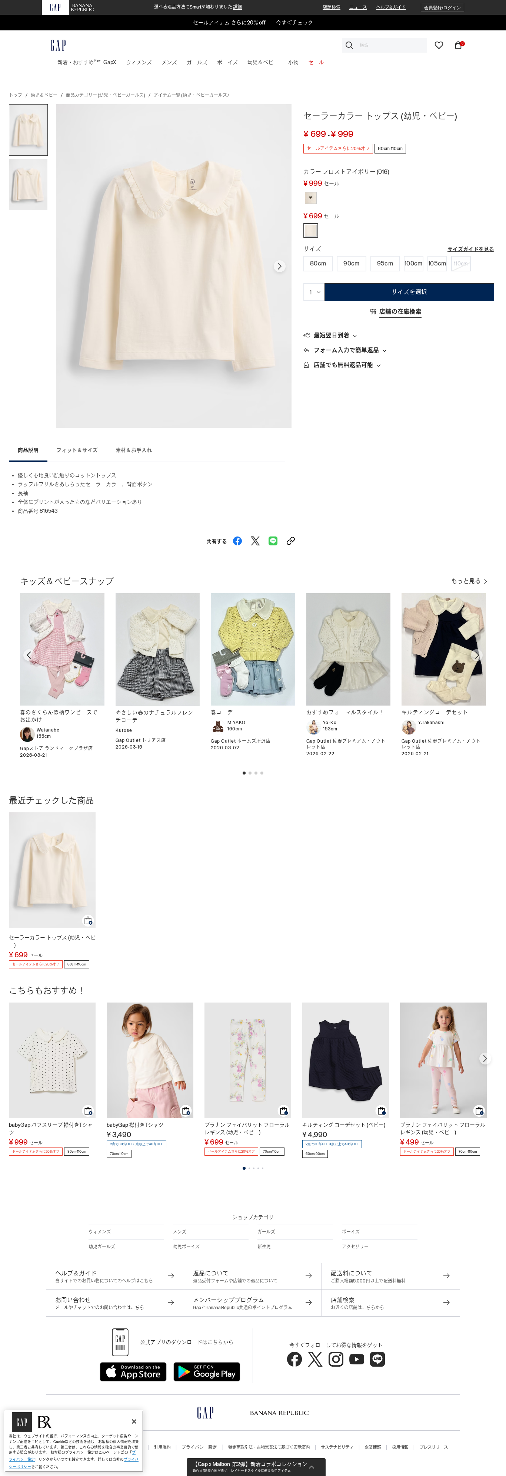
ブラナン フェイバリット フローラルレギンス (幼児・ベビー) (247, 1128)
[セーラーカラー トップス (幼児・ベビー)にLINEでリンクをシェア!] (273, 539)
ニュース (358, 7)
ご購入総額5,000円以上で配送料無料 (368, 1281)
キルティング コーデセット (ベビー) (343, 1125)
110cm (461, 264)
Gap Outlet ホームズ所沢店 (241, 741)
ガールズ (266, 1232)
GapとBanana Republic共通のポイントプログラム (242, 1307)
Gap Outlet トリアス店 (141, 740)
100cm (414, 263)
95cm (385, 263)
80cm (318, 263)
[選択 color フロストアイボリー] (311, 198)
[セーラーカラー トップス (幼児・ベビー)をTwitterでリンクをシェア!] (255, 539)
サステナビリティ (337, 1447)
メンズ (179, 1232)
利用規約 (162, 1447)
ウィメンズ (100, 1232)
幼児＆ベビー (44, 95)
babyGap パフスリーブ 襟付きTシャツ (51, 1128)
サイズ (312, 248)
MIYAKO (236, 722)
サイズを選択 (409, 291)
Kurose (124, 730)
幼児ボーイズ (186, 1246)
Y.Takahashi (431, 722)
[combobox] (384, 45)
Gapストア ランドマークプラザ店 (56, 748)
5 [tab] (262, 1168)
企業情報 (372, 1447)
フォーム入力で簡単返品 (346, 350)
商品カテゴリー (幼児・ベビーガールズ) (105, 95)
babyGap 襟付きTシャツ (135, 1125)
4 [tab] (258, 1168)
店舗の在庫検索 (400, 311)
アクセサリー (355, 1246)
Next (280, 266)
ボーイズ (351, 1232)
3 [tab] (253, 1168)
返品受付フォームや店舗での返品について (235, 1281)
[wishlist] (439, 45)
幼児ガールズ (102, 1246)
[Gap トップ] (54, 45)
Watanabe (48, 730)
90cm (351, 263)
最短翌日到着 (331, 335)
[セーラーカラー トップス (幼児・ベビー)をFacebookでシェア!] (237, 539)
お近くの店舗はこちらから (357, 1307)
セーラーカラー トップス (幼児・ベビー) (52, 941)
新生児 (264, 1246)
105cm (437, 263)
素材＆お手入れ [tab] (134, 450)
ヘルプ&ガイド (391, 7)
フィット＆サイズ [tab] (77, 450)
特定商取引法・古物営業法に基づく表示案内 (269, 1447)
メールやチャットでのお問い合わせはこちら (99, 1307)
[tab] (398, 335)
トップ (15, 95)
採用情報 (400, 1447)
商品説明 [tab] (28, 450)
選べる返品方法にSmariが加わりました (198, 7)
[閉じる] (134, 1421)
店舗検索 (331, 7)
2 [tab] (249, 1168)
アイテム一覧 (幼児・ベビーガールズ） (193, 95)
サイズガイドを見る (470, 249)
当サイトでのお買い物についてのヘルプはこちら (104, 1281)
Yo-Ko (330, 722)
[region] (73, 1441)
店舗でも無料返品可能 (343, 365)
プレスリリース (433, 1447)
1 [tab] (244, 1168)
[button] (442, 7)
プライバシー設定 (199, 1447)
